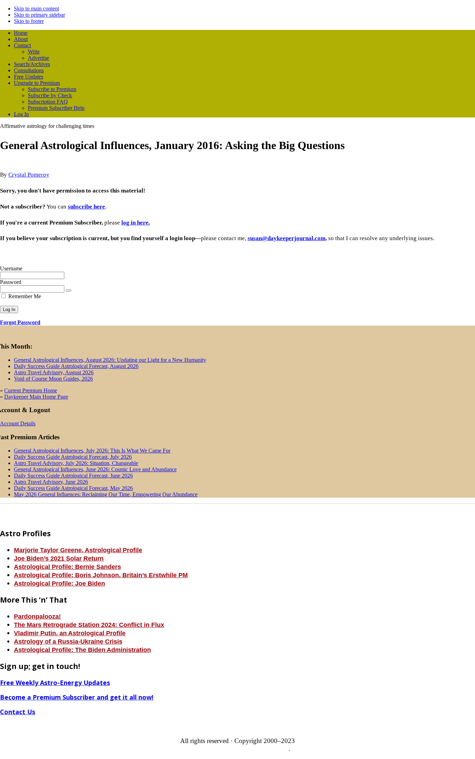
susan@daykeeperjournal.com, (287, 238)
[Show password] (68, 290)
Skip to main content (36, 8)
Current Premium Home (30, 390)
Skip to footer (29, 21)
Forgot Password (20, 322)
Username (11, 268)
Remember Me (24, 296)
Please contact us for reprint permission (237, 748)
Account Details (17, 423)
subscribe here (86, 206)
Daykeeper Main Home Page (36, 397)
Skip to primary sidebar (39, 15)
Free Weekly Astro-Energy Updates (55, 682)
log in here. (135, 222)
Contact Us (17, 712)
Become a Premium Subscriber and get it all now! (76, 697)
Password (10, 282)
